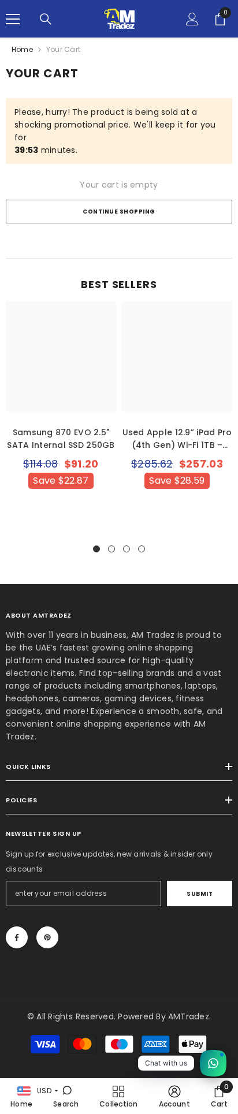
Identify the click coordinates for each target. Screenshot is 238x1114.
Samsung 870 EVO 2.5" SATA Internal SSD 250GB (60, 439)
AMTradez (188, 1016)
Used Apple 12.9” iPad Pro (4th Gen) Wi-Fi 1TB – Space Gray (177, 439)
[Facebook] (17, 937)
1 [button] (96, 548)
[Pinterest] (47, 937)
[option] (61, 416)
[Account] (192, 19)
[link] (66, 1096)
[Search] (46, 19)
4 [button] (141, 548)
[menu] (13, 19)
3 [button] (126, 548)
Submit (200, 893)
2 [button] (111, 548)
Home (22, 49)
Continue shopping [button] (119, 211)
